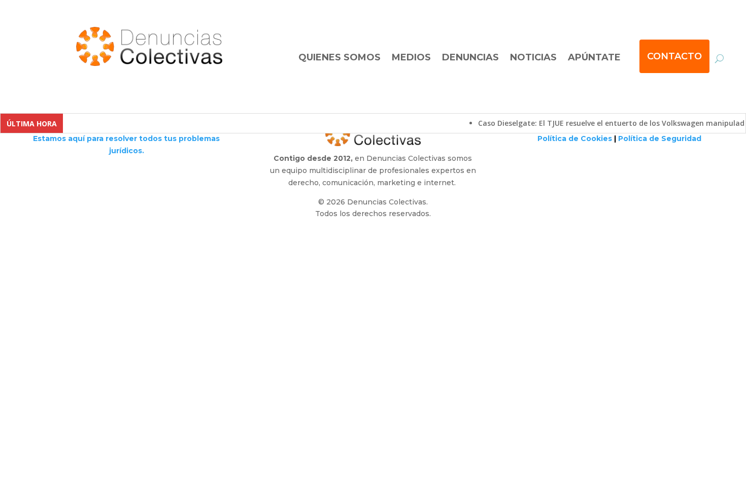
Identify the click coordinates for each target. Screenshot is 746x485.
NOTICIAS (533, 57)
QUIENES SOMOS (339, 57)
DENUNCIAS (470, 57)
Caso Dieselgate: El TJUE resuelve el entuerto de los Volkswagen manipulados (608, 123)
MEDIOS (411, 57)
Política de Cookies (574, 138)
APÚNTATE (594, 57)
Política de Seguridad (659, 138)
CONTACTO (674, 56)
